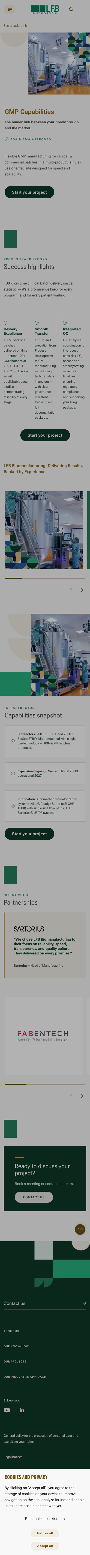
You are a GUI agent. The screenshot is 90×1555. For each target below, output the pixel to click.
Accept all (45, 1546)
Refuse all (45, 1533)
